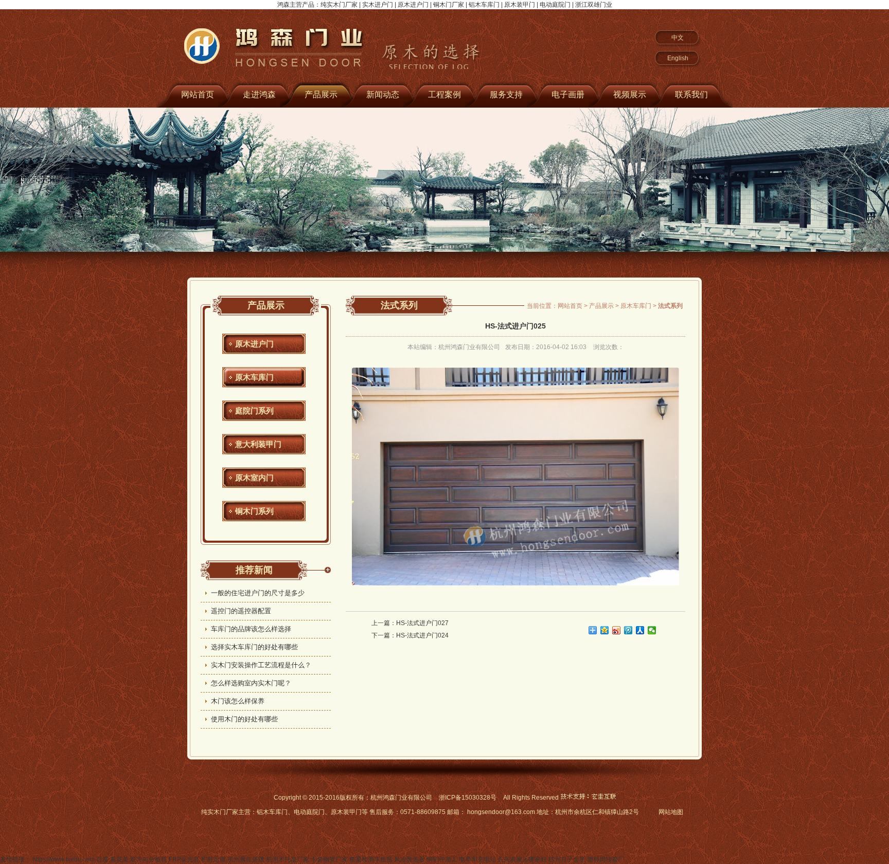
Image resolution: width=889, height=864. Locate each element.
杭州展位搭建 (245, 859)
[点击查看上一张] (430, 476)
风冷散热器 (409, 859)
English (677, 58)
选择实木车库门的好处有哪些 (254, 647)
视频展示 (629, 94)
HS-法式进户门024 (422, 635)
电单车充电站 (477, 859)
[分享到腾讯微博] (628, 630)
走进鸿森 (259, 94)
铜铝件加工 (441, 859)
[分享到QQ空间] (604, 630)
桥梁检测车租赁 (371, 859)
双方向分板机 (148, 859)
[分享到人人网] (640, 630)
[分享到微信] (652, 630)
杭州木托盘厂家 (287, 859)
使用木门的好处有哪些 (244, 719)
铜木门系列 (254, 511)
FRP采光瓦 (184, 859)
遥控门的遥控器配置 (241, 611)
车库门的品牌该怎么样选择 (251, 629)
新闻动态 (382, 94)
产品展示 (321, 94)
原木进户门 (254, 343)
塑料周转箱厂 (605, 859)
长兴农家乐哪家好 (522, 859)
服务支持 (506, 94)
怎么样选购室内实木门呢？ (251, 683)
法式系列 (399, 305)
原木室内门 (254, 477)
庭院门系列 (254, 410)
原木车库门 (254, 377)
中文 (677, 37)
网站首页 (197, 94)
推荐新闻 (254, 570)
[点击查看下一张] (600, 476)
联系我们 (691, 94)
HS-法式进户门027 (422, 623)
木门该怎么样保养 (237, 701)
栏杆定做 (213, 859)
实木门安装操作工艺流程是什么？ (261, 665)
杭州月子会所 (566, 859)
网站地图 (671, 812)
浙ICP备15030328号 (467, 797)
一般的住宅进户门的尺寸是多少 (258, 593)
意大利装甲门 (258, 444)
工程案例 (444, 94)
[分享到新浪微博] (616, 630)
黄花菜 (119, 859)
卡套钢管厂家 (329, 859)
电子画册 (568, 94)
